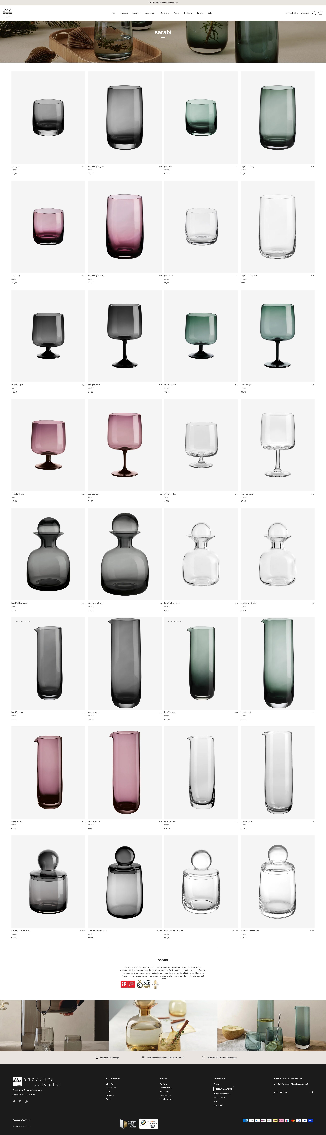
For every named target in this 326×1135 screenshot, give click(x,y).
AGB (215, 1101)
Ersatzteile (164, 1091)
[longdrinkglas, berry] (125, 227)
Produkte (124, 13)
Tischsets (188, 13)
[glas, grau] (48, 117)
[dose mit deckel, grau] (48, 881)
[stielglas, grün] (201, 336)
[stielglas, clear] (201, 445)
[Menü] (156, 1120)
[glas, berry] (48, 227)
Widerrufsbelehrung (222, 1094)
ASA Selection (24, 1127)
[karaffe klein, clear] (201, 554)
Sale (210, 13)
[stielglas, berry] (48, 445)
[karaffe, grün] (278, 663)
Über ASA (110, 1084)
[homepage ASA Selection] (21, 13)
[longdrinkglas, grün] (278, 117)
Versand (216, 1084)
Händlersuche (166, 1088)
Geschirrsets (150, 13)
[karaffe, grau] (125, 663)
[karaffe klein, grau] (48, 554)
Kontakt (163, 1084)
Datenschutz (219, 1097)
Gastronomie (165, 1095)
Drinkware (164, 13)
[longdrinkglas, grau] (125, 117)
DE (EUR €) (291, 13)
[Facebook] (14, 1101)
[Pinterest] (26, 1101)
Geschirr (136, 13)
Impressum (218, 1105)
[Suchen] (314, 13)
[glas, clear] (201, 227)
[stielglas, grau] (48, 336)
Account (305, 13)
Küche (176, 13)
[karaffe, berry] (48, 772)
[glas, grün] (201, 117)
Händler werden (167, 1099)
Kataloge (110, 1095)
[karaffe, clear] (201, 772)
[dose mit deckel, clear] (201, 881)
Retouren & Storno (223, 1089)
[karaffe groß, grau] (125, 554)
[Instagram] (20, 1101)
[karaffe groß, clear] (278, 554)
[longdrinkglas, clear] (278, 227)
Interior (200, 13)
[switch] (152, 1126)
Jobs (108, 1091)
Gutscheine (111, 1088)
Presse (109, 1099)
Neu (113, 13)
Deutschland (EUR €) (20, 1120)
